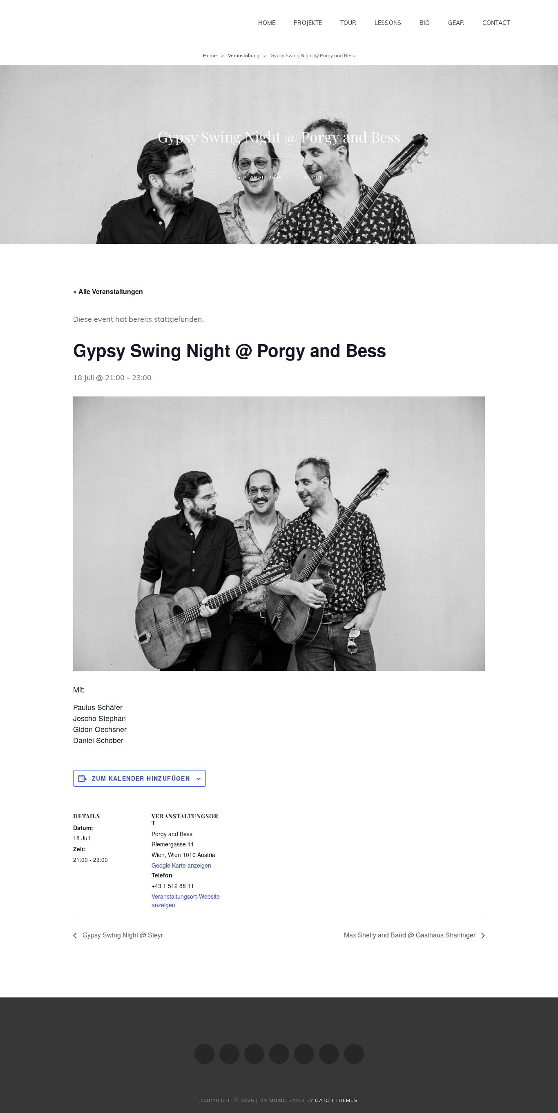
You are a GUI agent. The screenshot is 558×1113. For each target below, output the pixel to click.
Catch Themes (336, 1100)
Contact (496, 23)
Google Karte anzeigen (181, 865)
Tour (348, 23)
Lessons (388, 23)
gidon (312, 177)
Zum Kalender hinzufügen (141, 778)
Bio (425, 23)
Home (267, 23)
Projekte (308, 23)
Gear (456, 23)
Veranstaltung (243, 55)
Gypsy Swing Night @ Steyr (122, 934)
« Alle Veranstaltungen (108, 291)
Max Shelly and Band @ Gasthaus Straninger (410, 934)
